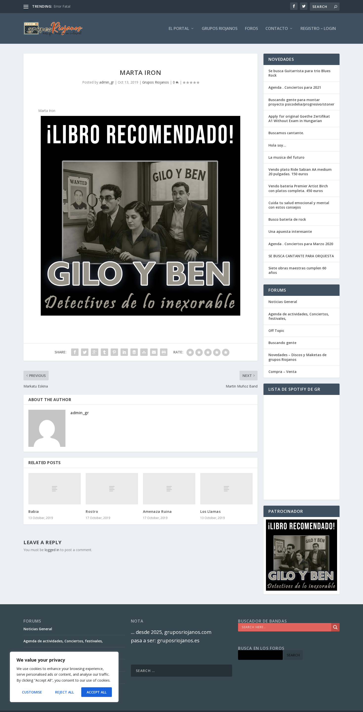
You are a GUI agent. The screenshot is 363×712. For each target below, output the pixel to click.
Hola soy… (277, 145)
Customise (32, 692)
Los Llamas (210, 511)
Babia (33, 511)
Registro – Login (318, 28)
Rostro (92, 511)
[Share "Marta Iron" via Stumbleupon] (144, 352)
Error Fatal (62, 6)
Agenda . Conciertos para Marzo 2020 (300, 243)
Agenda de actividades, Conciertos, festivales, (298, 316)
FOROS (251, 28)
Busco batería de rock (287, 219)
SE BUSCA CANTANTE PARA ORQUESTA (301, 256)
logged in (52, 549)
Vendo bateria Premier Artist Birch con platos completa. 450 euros (298, 188)
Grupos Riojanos (155, 82)
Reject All (64, 692)
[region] (64, 677)
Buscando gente (282, 342)
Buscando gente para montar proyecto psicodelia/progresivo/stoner (301, 102)
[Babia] (54, 488)
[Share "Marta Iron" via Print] (164, 352)
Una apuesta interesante (290, 231)
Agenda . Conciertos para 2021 (294, 87)
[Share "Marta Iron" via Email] (154, 352)
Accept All (96, 692)
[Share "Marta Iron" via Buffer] (134, 352)
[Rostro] (112, 488)
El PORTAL (179, 28)
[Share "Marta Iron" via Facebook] (75, 352)
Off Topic (276, 330)
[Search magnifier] (335, 627)
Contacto (276, 28)
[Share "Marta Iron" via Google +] (95, 352)
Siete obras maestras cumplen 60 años (297, 270)
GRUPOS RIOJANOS (220, 28)
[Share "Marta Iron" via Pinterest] (114, 352)
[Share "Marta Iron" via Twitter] (85, 352)
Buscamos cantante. (286, 132)
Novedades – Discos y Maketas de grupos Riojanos (297, 357)
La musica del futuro (286, 157)
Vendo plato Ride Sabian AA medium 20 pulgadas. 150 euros (300, 171)
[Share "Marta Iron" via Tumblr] (104, 352)
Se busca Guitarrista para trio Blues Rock (299, 73)
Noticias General (282, 301)
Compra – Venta (282, 371)
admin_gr (106, 82)
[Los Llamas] (226, 488)
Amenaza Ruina (157, 511)
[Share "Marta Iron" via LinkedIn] (124, 352)
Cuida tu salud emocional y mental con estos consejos (298, 205)
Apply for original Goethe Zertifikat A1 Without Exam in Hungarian (299, 118)
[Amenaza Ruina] (169, 488)
